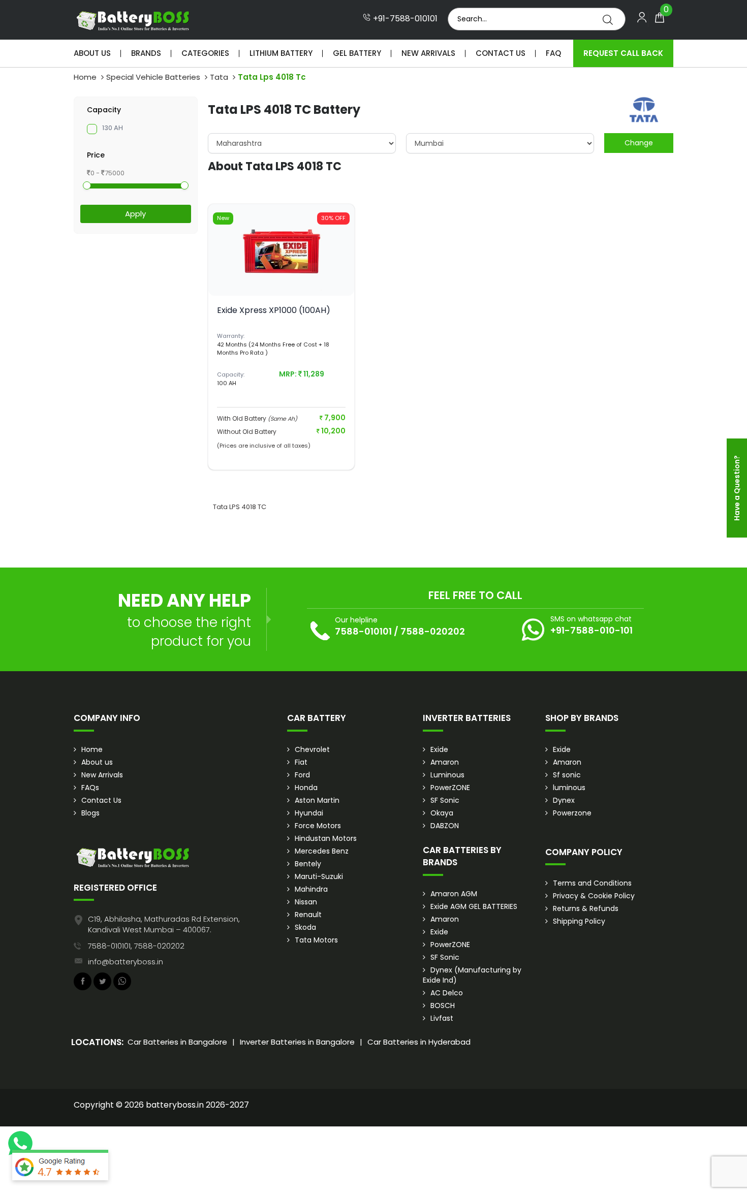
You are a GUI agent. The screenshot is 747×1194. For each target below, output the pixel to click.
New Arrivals (428, 53)
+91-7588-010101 (404, 18)
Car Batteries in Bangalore (177, 1041)
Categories (205, 53)
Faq (553, 53)
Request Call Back (623, 53)
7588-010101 (363, 631)
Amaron (444, 762)
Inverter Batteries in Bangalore (297, 1041)
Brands (146, 53)
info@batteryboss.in (125, 961)
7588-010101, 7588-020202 (136, 945)
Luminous (447, 775)
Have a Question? (737, 488)
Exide (439, 749)
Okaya (441, 813)
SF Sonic (444, 800)
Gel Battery (357, 53)
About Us (92, 53)
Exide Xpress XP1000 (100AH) (273, 310)
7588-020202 (432, 631)
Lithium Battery (281, 53)
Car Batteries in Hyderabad (419, 1041)
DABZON (444, 826)
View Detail (281, 279)
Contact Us (500, 53)
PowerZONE (450, 787)
